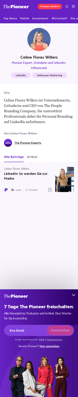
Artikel (32, 157)
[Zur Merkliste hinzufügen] (50, 190)
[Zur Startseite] (16, 6)
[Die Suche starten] (67, 6)
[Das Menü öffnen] (73, 6)
